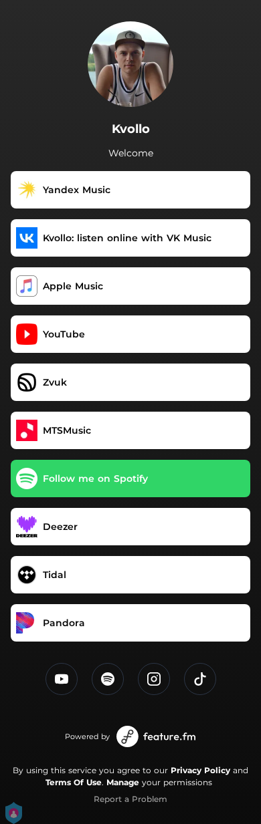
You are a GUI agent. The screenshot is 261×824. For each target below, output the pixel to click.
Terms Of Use (74, 782)
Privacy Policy (200, 770)
